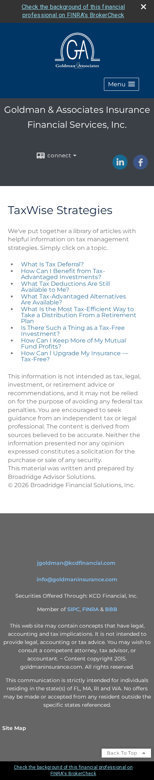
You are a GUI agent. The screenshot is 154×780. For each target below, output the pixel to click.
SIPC (73, 609)
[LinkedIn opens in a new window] (120, 166)
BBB (111, 609)
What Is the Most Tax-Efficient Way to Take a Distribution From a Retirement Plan (78, 315)
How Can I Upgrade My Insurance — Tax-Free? (74, 356)
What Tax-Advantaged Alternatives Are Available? (73, 299)
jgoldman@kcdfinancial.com (76, 563)
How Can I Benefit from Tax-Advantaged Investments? (63, 274)
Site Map (14, 728)
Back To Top (123, 753)
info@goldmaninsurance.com (77, 579)
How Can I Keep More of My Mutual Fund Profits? (73, 343)
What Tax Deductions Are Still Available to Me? (65, 286)
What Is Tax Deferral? (52, 264)
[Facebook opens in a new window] (140, 166)
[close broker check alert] (144, 7)
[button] (121, 84)
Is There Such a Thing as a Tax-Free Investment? (73, 330)
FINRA (90, 609)
